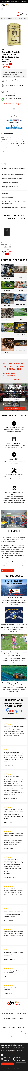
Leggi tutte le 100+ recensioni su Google (14, 718)
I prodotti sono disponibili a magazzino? (13, 174)
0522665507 (15, 379)
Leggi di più (11, 1051)
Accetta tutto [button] (7, 1064)
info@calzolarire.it (14, 1036)
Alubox (3, 49)
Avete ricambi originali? (8, 197)
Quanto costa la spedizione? (10, 182)
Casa (6, 18)
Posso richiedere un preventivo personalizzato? (11, 187)
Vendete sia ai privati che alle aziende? (13, 207)
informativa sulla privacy (12, 405)
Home (2, 18)
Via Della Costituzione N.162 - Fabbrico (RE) (24, 1036)
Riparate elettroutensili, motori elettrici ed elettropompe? (14, 202)
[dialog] (14, 1057)
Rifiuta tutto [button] (20, 1064)
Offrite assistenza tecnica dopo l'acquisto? (11, 192)
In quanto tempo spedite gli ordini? (12, 178)
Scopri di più (7, 570)
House (10, 18)
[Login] (25, 14)
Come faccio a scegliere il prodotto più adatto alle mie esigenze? (13, 169)
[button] (14, 1068)
